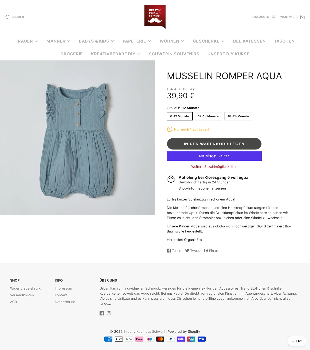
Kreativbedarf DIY (113, 53)
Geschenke (206, 41)
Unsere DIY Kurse (228, 53)
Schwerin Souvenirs (174, 53)
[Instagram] (109, 313)
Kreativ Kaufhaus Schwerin (145, 331)
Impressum (63, 288)
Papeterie (134, 41)
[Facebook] (102, 313)
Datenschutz (65, 302)
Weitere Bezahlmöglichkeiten (214, 166)
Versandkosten (22, 295)
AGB (13, 302)
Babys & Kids (94, 41)
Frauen (24, 41)
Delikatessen (249, 41)
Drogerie (72, 53)
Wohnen (169, 41)
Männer (56, 41)
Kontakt (61, 295)
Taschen (284, 41)
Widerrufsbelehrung (25, 288)
